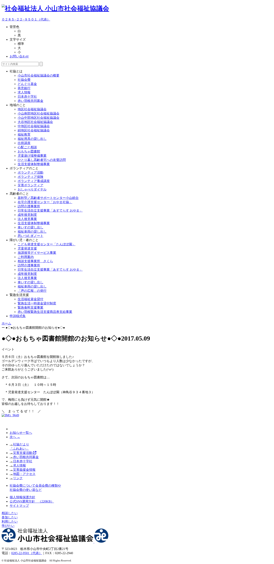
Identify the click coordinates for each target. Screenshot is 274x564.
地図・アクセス (24, 474)
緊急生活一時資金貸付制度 (37, 303)
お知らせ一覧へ (21, 432)
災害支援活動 (23, 452)
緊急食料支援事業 (30, 307)
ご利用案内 (26, 257)
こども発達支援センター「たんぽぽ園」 (46, 244)
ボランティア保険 (30, 176)
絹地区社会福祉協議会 (34, 130)
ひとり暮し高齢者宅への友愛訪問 (42, 160)
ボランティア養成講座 (34, 181)
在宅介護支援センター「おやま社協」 (45, 202)
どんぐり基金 (27, 84)
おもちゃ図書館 (29, 151)
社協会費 (24, 79)
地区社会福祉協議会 (32, 109)
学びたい (8, 525)
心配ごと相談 (27, 147)
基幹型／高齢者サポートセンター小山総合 (48, 198)
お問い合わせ (19, 56)
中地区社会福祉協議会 (34, 126)
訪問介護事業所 (29, 206)
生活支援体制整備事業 (34, 164)
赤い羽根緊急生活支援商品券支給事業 (45, 311)
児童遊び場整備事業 (32, 155)
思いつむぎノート (30, 235)
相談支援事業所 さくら (35, 261)
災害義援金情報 (24, 469)
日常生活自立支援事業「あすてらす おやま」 (50, 210)
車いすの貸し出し (30, 227)
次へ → (15, 437)
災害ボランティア (30, 185)
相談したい (10, 513)
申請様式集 (18, 316)
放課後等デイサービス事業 (37, 252)
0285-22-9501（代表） (26, 553)
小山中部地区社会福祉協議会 (38, 117)
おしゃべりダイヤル (32, 189)
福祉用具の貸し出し (32, 138)
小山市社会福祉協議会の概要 (38, 75)
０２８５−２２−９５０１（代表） (26, 19)
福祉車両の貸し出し (32, 231)
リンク (18, 478)
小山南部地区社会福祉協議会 (38, 113)
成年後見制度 (27, 214)
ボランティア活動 (30, 172)
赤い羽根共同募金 (30, 100)
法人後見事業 (27, 219)
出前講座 (24, 143)
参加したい (10, 517)
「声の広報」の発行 (32, 290)
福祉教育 (24, 134)
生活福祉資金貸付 (30, 299)
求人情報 (24, 92)
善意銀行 (24, 88)
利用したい (10, 521)
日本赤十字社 (27, 96)
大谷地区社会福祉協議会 (35, 122)
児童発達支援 (27, 248)
